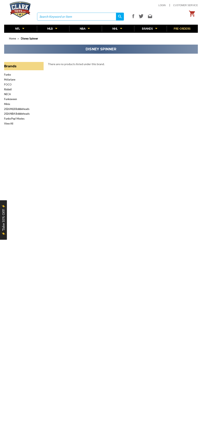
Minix (7, 104)
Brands (147, 28)
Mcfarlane (9, 79)
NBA (83, 28)
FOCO (8, 84)
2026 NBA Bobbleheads (17, 113)
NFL (18, 28)
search (118, 16)
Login (162, 5)
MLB (50, 28)
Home (12, 38)
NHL (115, 28)
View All (8, 123)
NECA (7, 94)
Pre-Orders (182, 28)
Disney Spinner (29, 38)
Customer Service (185, 5)
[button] (3, 220)
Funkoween (10, 99)
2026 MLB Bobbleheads (16, 109)
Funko (7, 74)
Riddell (8, 89)
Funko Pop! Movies (14, 118)
